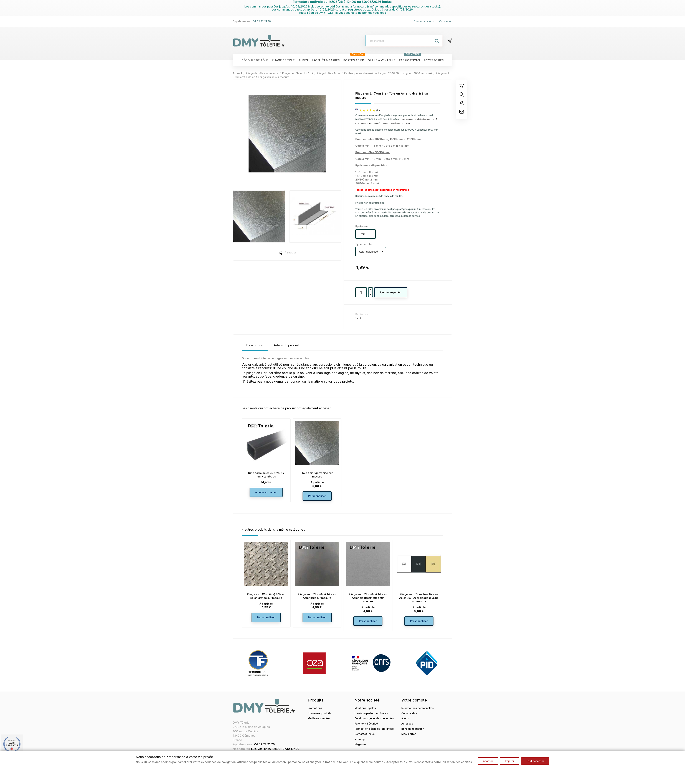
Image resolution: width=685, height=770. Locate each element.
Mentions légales (365, 708)
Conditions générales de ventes (374, 718)
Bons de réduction (412, 728)
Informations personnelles (417, 708)
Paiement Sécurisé (366, 723)
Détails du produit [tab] (286, 345)
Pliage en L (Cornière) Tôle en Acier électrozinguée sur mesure (368, 598)
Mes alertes (408, 733)
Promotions (315, 708)
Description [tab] (254, 345)
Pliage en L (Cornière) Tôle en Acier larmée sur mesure (266, 596)
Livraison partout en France (371, 713)
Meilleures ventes (319, 718)
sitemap (359, 739)
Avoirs (405, 718)
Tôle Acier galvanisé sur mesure (317, 474)
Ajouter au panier (391, 292)
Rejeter (509, 761)
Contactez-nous (424, 21)
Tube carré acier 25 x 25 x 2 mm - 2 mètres (266, 474)
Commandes (409, 713)
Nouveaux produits (319, 713)
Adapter (488, 761)
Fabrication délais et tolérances (374, 728)
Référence (361, 314)
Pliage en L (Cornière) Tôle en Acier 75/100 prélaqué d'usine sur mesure (418, 598)
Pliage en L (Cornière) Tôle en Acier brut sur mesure (317, 596)
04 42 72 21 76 (264, 744)
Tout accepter (535, 761)
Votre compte (414, 700)
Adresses (407, 723)
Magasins (360, 744)
